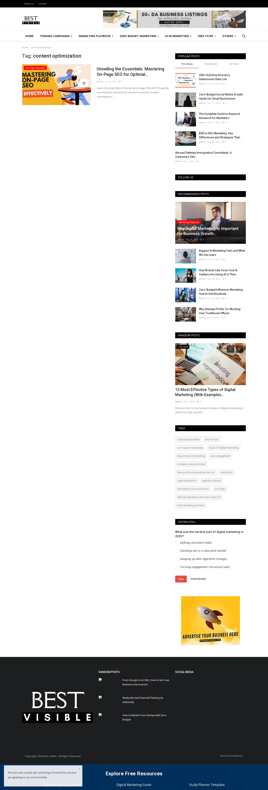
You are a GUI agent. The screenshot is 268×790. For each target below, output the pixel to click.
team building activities (190, 505)
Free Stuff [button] (206, 36)
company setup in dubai (191, 464)
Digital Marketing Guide (134, 785)
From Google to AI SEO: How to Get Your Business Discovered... (145, 682)
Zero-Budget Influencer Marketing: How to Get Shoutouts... (221, 291)
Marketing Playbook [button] (95, 36)
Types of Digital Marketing (224, 447)
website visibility (211, 480)
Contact (42, 3)
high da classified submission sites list (199, 497)
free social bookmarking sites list (196, 472)
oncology (219, 489)
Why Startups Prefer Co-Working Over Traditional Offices (220, 311)
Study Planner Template (207, 785)
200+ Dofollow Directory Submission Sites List (214, 77)
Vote (181, 579)
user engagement (220, 456)
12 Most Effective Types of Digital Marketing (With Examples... (205, 392)
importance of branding (191, 456)
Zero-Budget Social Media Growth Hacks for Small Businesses (221, 96)
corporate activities (188, 439)
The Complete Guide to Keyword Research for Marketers (219, 116)
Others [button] (228, 36)
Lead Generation (187, 480)
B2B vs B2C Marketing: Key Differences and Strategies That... (220, 135)
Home (29, 36)
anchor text (212, 439)
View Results (198, 578)
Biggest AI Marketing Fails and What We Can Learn (222, 252)
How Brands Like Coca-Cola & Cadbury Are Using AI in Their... (218, 272)
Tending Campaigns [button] (55, 36)
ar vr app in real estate (190, 447)
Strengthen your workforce (193, 489)
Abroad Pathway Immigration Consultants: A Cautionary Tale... (203, 154)
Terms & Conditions (231, 755)
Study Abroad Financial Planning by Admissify (142, 700)
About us (29, 3)
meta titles (226, 472)
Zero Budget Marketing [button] (138, 36)
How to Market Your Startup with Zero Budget (144, 717)
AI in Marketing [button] (177, 36)
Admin (100, 81)
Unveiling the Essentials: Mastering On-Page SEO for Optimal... (130, 71)
